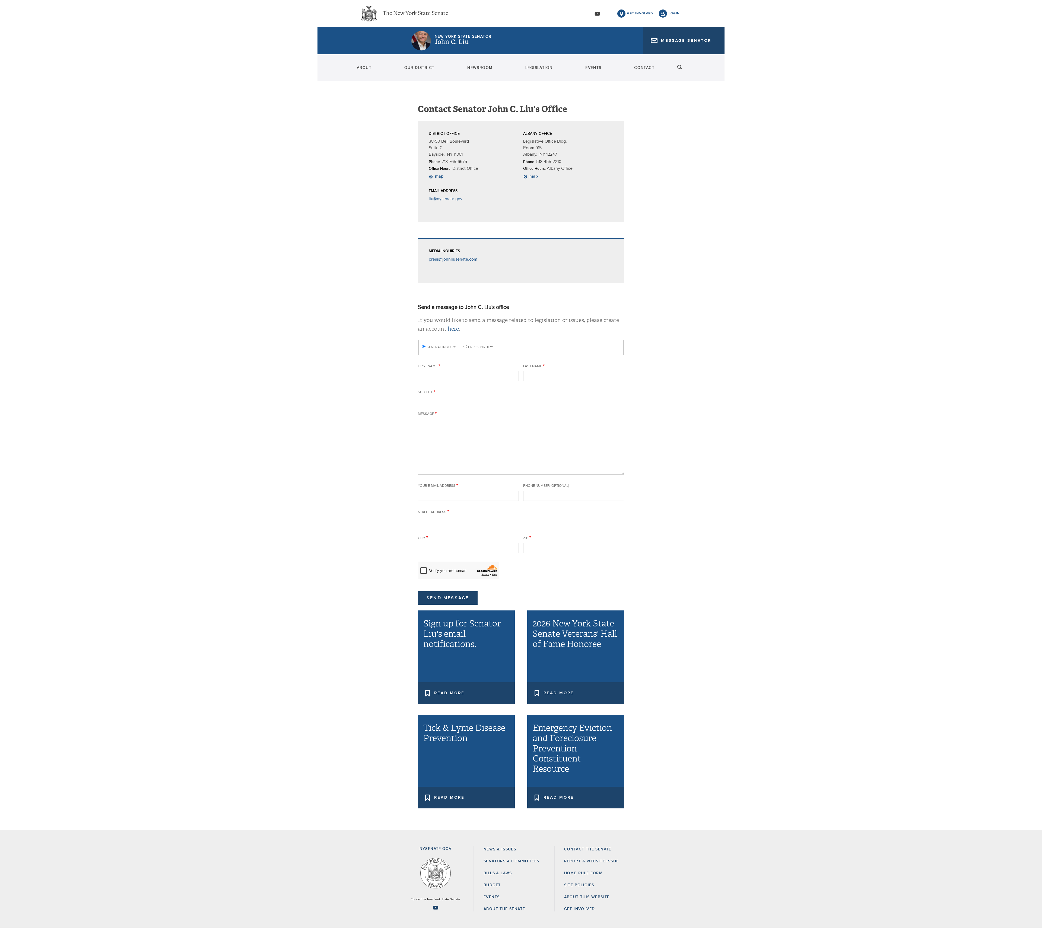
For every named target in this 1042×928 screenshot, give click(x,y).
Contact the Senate (587, 849)
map (438, 176)
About (364, 68)
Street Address (432, 512)
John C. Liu (452, 42)
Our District (419, 68)
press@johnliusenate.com (453, 259)
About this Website (587, 897)
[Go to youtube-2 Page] (435, 907)
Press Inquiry (480, 347)
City (421, 538)
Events (593, 68)
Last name (532, 366)
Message (426, 414)
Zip (525, 538)
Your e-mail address (436, 486)
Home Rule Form (583, 873)
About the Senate (504, 909)
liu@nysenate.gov (445, 199)
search (680, 68)
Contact (644, 68)
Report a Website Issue (591, 861)
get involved (640, 13)
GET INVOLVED (579, 909)
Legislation (538, 68)
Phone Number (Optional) (546, 486)
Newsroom (480, 68)
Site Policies (579, 885)
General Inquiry (441, 347)
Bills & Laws (498, 873)
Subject (425, 392)
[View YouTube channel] (597, 14)
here (453, 328)
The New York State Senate (415, 13)
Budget (492, 885)
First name (427, 366)
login (674, 13)
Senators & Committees (511, 861)
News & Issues (500, 849)
